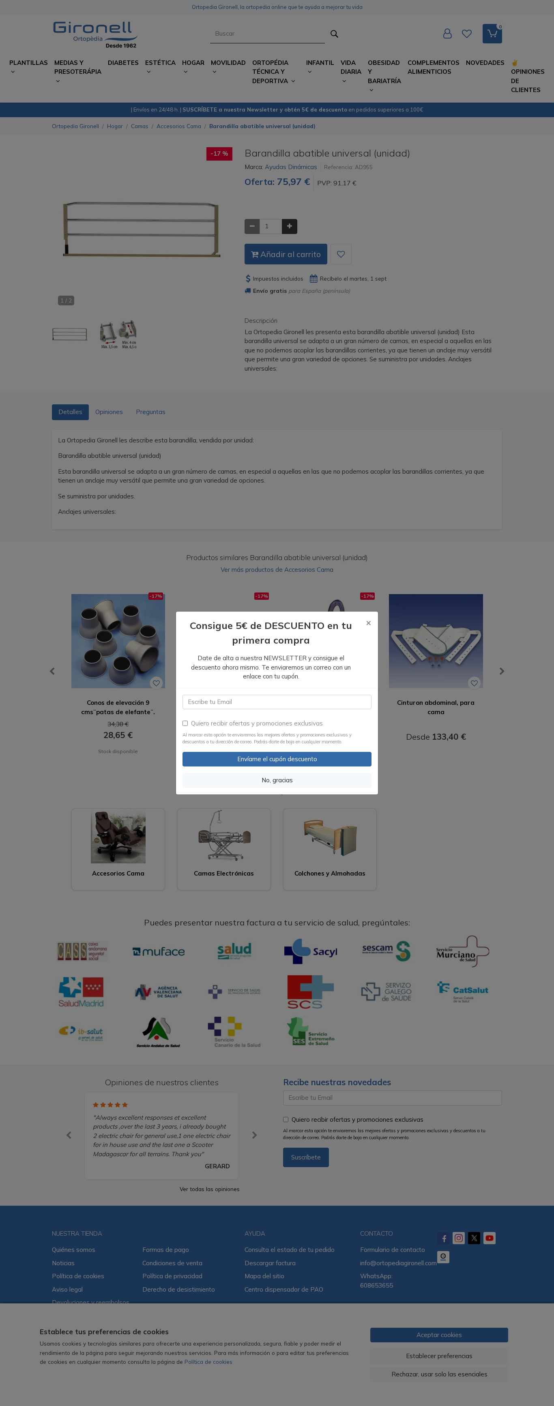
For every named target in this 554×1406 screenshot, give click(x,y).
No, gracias (277, 780)
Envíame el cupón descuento (277, 759)
